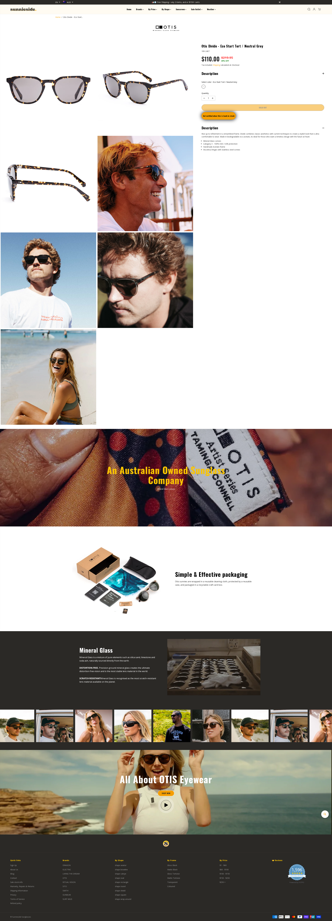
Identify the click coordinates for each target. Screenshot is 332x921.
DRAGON (67, 865)
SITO (65, 886)
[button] (325, 814)
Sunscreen (180, 9)
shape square (120, 895)
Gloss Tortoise (173, 873)
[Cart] (319, 9)
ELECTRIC (67, 869)
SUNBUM (67, 895)
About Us (14, 869)
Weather (211, 9)
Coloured (171, 886)
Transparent (172, 882)
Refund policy (16, 903)
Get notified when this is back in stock (218, 116)
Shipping (216, 65)
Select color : (219, 82)
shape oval (119, 878)
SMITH (65, 890)
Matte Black (172, 869)
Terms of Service (17, 899)
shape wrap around (123, 899)
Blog (12, 873)
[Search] (309, 9)
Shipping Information (19, 890)
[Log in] (314, 9)
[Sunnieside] (23, 9)
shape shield (120, 890)
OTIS (65, 878)
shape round (120, 886)
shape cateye (120, 873)
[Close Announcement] (279, 2)
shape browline (121, 869)
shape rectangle (121, 882)
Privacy (13, 895)
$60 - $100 (224, 869)
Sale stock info (16, 882)
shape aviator (120, 865)
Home (129, 9)
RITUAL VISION (69, 882)
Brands (139, 9)
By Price (152, 9)
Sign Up (13, 865)
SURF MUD (67, 899)
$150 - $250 (225, 878)
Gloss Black (172, 865)
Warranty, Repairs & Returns (22, 886)
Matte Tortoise (173, 878)
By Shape (166, 9)
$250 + (222, 882)
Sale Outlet (196, 9)
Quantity (205, 93)
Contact (13, 878)
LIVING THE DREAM (71, 873)
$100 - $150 (225, 873)
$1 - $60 (223, 865)
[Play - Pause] (166, 805)
